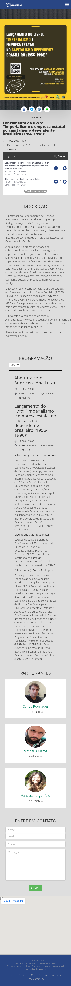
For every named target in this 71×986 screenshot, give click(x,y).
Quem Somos (39, 975)
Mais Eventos (36, 978)
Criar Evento (56, 975)
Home (13, 975)
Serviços (24, 975)
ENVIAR (35, 887)
